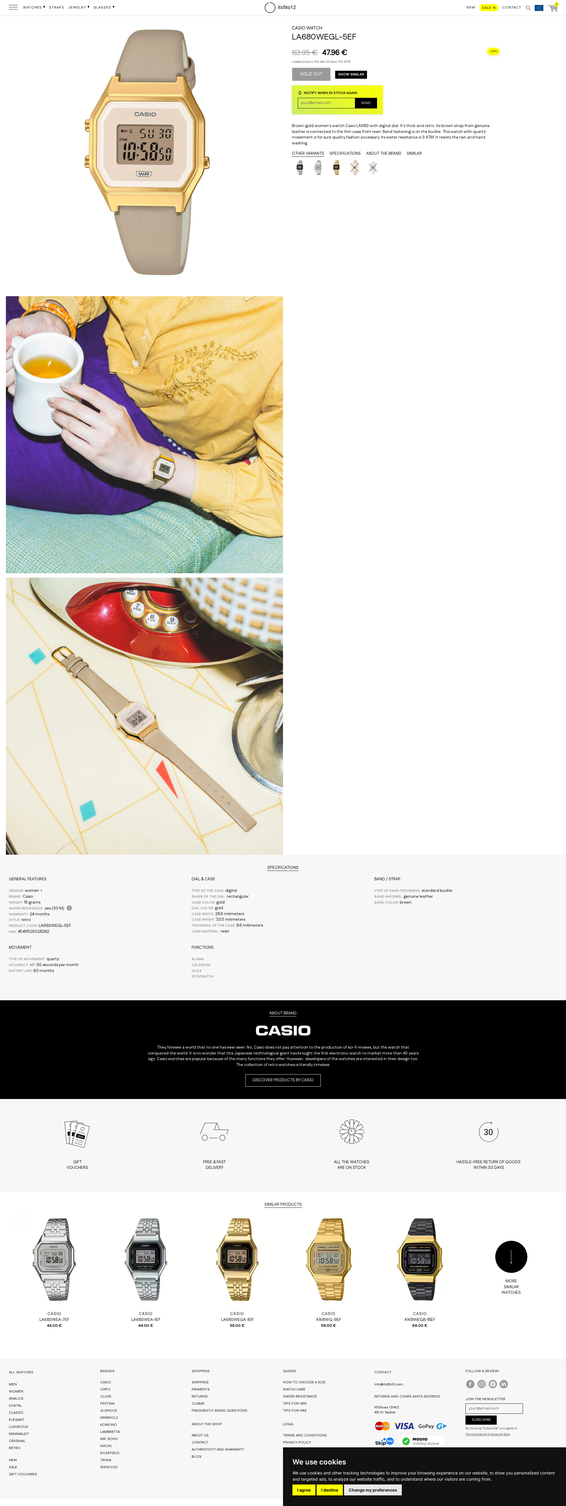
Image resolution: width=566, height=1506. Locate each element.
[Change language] (539, 11)
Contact (200, 1442)
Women (16, 1391)
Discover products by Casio (283, 1080)
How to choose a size (304, 1382)
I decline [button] (329, 1489)
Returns (200, 1396)
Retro (15, 1448)
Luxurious (18, 1426)
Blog (196, 1456)
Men (13, 1384)
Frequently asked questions (219, 1410)
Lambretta (110, 1431)
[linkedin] (504, 1385)
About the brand (384, 153)
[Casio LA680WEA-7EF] (318, 168)
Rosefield (109, 1453)
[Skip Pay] (384, 1441)
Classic (16, 1412)
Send (366, 103)
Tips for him (294, 1410)
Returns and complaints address (407, 1396)
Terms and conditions (305, 1435)
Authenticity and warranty (218, 1449)
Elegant (16, 1419)
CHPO (105, 1389)
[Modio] (422, 1441)
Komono (108, 1424)
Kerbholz (109, 1417)
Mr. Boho (109, 1438)
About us (200, 1435)
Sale (13, 1467)
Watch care (294, 1389)
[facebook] (470, 1385)
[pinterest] (493, 1385)
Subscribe (481, 1419)
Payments (201, 1389)
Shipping (200, 1382)
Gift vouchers (23, 1474)
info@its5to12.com (388, 1384)
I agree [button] (304, 1489)
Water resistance (300, 1396)
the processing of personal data (487, 1434)
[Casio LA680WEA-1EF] (300, 168)
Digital (15, 1405)
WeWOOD (109, 1467)
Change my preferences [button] (373, 1489)
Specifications (345, 153)
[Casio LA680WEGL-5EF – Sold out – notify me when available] (355, 168)
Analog (16, 1398)
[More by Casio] (283, 1041)
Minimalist (19, 1433)
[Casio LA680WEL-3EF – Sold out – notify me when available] (373, 168)
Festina (107, 1403)
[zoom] (144, 291)
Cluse (105, 1396)
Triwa (105, 1460)
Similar (414, 153)
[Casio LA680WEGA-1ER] (336, 168)
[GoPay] (410, 1426)
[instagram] (482, 1385)
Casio (298, 28)
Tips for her (295, 1403)
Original (17, 1441)
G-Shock (108, 1410)
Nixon (105, 1446)
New (13, 1460)
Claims (198, 1403)
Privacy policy (297, 1442)
